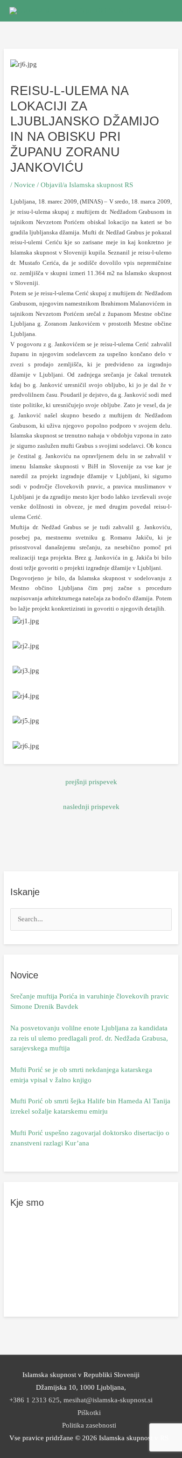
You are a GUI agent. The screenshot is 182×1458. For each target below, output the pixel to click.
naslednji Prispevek (91, 806)
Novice (24, 185)
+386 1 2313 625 (34, 1400)
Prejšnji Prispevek (91, 782)
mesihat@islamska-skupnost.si (108, 1400)
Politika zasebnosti (89, 1425)
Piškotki (89, 1412)
